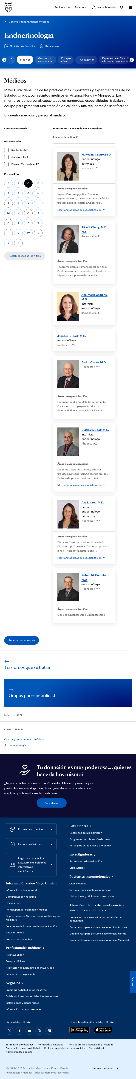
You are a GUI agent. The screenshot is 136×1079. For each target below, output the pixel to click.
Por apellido (11, 174)
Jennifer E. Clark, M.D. (71, 336)
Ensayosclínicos (66, 59)
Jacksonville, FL (20, 157)
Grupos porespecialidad (45, 59)
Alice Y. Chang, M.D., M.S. (94, 229)
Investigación (86, 59)
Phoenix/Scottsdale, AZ (25, 164)
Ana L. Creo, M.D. (92, 502)
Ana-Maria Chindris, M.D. (94, 297)
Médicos (25, 59)
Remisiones (52, 46)
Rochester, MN (20, 150)
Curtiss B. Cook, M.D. (95, 430)
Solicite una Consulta (22, 46)
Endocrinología (29, 35)
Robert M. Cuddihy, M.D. (94, 577)
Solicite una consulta (21, 640)
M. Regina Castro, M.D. (96, 154)
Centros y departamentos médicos (29, 21)
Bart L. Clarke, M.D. (93, 362)
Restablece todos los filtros (24, 255)
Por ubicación (12, 141)
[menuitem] (25, 60)
